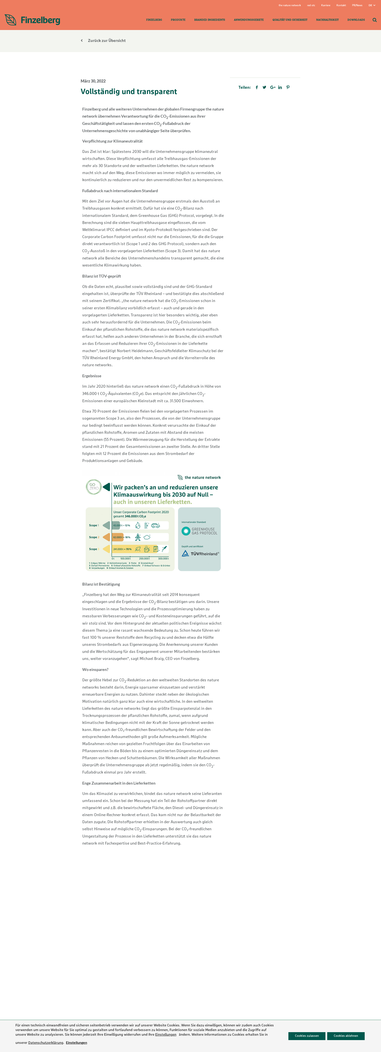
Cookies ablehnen (346, 1035)
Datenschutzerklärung (45, 1043)
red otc (311, 5)
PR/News (357, 5)
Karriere (325, 5)
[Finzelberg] (32, 20)
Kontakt (341, 5)
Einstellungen (165, 1034)
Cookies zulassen (307, 1035)
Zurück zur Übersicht (106, 41)
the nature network (290, 5)
